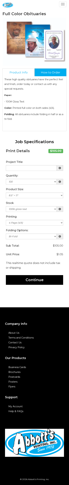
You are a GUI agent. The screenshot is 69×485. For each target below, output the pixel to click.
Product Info (19, 72)
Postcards (14, 376)
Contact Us (14, 342)
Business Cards (17, 367)
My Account (15, 406)
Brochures (14, 372)
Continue (35, 280)
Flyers (11, 386)
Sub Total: (12, 245)
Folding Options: (17, 230)
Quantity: (12, 175)
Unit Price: (13, 254)
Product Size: (15, 189)
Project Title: (14, 162)
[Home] (34, 443)
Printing (11, 216)
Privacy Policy (16, 347)
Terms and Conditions (21, 337)
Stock (10, 203)
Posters (12, 381)
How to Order (50, 72)
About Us (13, 332)
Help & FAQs (15, 411)
